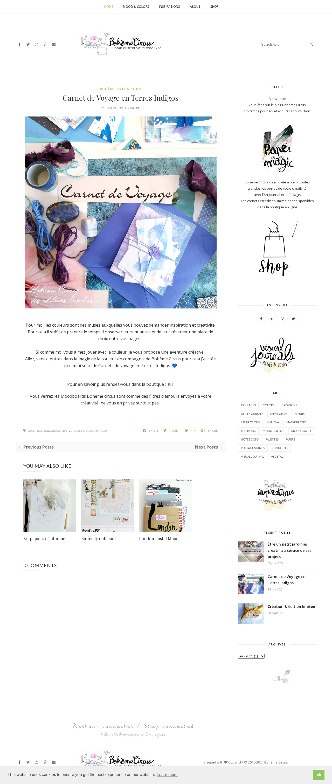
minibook (248, 430)
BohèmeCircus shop (120, 89)
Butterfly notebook (99, 538)
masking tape (296, 422)
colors (268, 405)
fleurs (299, 413)
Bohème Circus (116, 108)
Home (108, 6)
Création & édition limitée (291, 606)
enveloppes (278, 413)
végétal (277, 456)
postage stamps (253, 448)
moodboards (96, 431)
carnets (77, 431)
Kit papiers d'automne (44, 538)
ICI (170, 384)
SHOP (214, 6)
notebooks (250, 439)
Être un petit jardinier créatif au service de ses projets (289, 550)
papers (290, 439)
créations (289, 405)
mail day (273, 422)
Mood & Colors (136, 6)
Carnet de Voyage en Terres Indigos (287, 579)
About (195, 6)
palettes (272, 439)
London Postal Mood (159, 538)
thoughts (280, 448)
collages (248, 405)
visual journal (252, 456)
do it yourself (252, 413)
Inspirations (169, 6)
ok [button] (319, 775)
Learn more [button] (167, 774)
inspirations (250, 422)
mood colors (273, 430)
